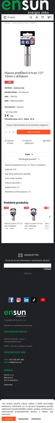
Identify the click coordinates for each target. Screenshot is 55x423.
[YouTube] (43, 299)
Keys (26, 23)
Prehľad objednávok (12, 341)
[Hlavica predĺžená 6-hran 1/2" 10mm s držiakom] (27, 48)
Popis (27, 154)
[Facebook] (11, 299)
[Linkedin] (26, 299)
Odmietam (36, 419)
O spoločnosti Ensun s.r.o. (15, 320)
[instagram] (19, 299)
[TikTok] (34, 299)
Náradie (7, 23)
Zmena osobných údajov (14, 339)
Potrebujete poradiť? (27, 159)
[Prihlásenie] (37, 17)
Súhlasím (9, 419)
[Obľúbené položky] (42, 17)
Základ (32, 23)
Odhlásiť (27, 273)
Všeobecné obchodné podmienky (18, 325)
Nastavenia (23, 419)
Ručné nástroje (17, 23)
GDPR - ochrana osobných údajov (18, 346)
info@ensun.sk (15, 362)
